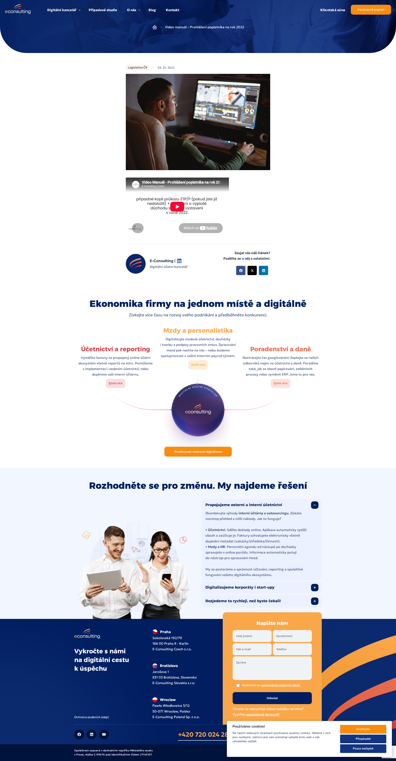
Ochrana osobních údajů (91, 717)
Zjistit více (115, 383)
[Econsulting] (18, 10)
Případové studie (103, 10)
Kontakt (172, 10)
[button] (240, 270)
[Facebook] (79, 734)
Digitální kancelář (61, 10)
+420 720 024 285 (205, 734)
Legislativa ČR (137, 67)
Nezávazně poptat (370, 9)
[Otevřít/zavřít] (314, 505)
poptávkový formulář (262, 714)
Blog (152, 10)
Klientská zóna (332, 10)
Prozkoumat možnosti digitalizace (198, 452)
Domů (154, 27)
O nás (131, 10)
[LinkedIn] (92, 734)
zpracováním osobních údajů (280, 685)
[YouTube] (104, 734)
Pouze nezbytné (363, 748)
